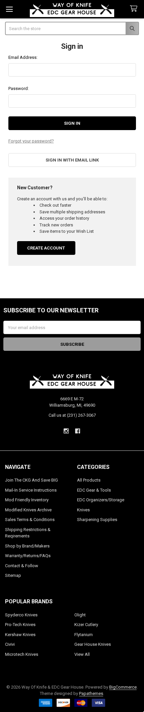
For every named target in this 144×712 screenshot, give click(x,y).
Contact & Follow (21, 565)
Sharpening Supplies (97, 519)
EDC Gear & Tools (94, 490)
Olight (80, 614)
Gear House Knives (92, 644)
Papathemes (91, 693)
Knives (83, 509)
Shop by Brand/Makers (27, 545)
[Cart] (135, 9)
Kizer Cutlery (86, 624)
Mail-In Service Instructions (31, 490)
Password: (18, 88)
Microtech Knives (21, 654)
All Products (88, 480)
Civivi (10, 644)
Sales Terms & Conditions (30, 519)
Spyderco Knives (21, 614)
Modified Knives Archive (28, 509)
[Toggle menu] (9, 9)
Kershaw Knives (20, 634)
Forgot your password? (31, 140)
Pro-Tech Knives (20, 624)
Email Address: (23, 57)
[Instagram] (66, 431)
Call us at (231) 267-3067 (72, 415)
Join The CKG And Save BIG (31, 480)
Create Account (46, 247)
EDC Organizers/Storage (100, 499)
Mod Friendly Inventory (27, 499)
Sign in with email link (72, 160)
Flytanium (83, 634)
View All (82, 654)
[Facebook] (78, 431)
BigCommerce (123, 687)
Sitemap (13, 575)
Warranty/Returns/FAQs (28, 555)
